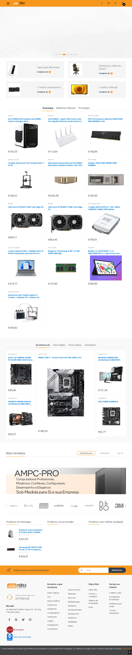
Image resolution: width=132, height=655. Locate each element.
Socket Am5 (102, 398)
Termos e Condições (93, 595)
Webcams (72, 593)
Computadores (53, 613)
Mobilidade (72, 622)
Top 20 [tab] (120, 453)
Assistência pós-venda (115, 605)
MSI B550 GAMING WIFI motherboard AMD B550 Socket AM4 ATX (109, 358)
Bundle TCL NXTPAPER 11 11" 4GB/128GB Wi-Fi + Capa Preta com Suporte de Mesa (103, 252)
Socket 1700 (42, 354)
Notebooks (52, 609)
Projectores (52, 605)
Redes (70, 626)
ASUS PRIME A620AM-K (108, 401)
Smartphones (52, 625)
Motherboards (74, 602)
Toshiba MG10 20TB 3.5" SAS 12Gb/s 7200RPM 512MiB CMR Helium (104, 208)
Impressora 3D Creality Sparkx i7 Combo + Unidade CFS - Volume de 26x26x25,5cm (23, 296)
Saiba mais (126, 648)
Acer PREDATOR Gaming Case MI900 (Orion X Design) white (24, 120)
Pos (49, 597)
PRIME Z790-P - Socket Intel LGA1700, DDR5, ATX (59, 357)
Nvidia (10, 204)
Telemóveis (52, 617)
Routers (51, 115)
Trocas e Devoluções (114, 611)
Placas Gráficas (53, 601)
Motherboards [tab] (86, 453)
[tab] (48, 108)
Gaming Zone (73, 614)
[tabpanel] (66, 32)
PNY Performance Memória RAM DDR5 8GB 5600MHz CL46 (105, 120)
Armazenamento (94, 204)
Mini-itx (10, 115)
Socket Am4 (12, 354)
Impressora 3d (13, 160)
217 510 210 (22, 598)
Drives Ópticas (53, 593)
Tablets (50, 621)
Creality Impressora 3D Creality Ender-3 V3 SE (26, 164)
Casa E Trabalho (14, 248)
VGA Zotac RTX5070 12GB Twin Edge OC (26, 207)
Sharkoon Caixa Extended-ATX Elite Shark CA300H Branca (31, 531)
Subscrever (117, 570)
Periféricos (72, 618)
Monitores (72, 606)
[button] (101, 3)
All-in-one (72, 598)
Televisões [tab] (105, 453)
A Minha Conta (115, 593)
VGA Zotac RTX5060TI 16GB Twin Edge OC (65, 208)
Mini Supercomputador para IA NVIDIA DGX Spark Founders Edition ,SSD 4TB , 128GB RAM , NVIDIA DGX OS (65, 164)
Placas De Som (74, 590)
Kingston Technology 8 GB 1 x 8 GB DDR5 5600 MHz (63, 252)
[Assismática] (18, 3)
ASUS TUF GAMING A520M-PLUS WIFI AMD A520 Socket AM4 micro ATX (20, 358)
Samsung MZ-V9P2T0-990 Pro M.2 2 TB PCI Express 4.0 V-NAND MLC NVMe (30, 548)
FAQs (91, 607)
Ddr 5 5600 (92, 160)
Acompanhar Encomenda (114, 598)
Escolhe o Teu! (19, 36)
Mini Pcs (51, 160)
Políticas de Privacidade (93, 601)
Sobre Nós (93, 590)
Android (91, 248)
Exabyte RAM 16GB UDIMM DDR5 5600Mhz (102, 164)
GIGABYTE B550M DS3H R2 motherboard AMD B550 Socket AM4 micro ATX (19, 402)
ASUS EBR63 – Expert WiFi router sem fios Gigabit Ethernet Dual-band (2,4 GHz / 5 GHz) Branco (64, 120)
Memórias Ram (93, 115)
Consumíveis (52, 629)
